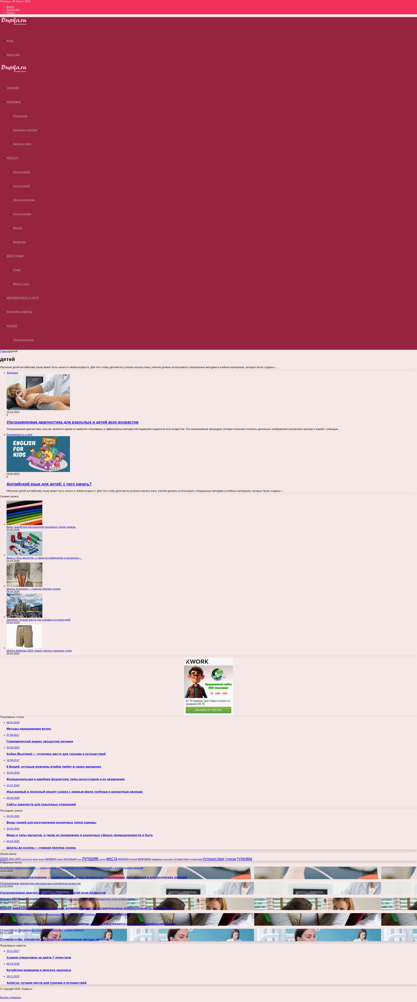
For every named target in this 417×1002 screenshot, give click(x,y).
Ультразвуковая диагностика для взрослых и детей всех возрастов (72, 422)
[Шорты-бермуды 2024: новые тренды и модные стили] (24, 647)
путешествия (213, 859)
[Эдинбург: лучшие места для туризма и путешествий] (24, 616)
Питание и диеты (19, 312)
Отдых (17, 270)
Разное (12, 326)
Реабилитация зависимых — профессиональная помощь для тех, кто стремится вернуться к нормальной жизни (88, 924)
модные (123, 859)
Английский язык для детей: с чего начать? (49, 484)
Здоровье (14, 102)
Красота (13, 158)
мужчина (144, 859)
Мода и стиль (21, 284)
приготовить (168, 859)
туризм (230, 859)
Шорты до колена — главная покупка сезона (33, 588)
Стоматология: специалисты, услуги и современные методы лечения (54, 939)
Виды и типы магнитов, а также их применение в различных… (44, 558)
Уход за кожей (21, 186)
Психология (20, 116)
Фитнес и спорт (22, 144)
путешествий (195, 859)
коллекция (70, 859)
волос (35, 859)
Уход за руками (22, 214)
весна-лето (27, 859)
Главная (5, 351)
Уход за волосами (24, 200)
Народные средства (25, 130)
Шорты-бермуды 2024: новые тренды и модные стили (39, 650)
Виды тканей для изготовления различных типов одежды (41, 527)
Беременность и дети (23, 298)
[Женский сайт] (16, 24)
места (111, 858)
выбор (42, 859)
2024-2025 (14, 859)
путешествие (181, 859)
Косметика (19, 242)
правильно (157, 859)
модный (133, 859)
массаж (102, 859)
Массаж (17, 228)
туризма (244, 858)
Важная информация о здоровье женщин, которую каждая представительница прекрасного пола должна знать (86, 908)
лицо (79, 859)
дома (60, 859)
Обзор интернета (23, 340)
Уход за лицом (21, 172)
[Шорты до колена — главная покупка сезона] (24, 586)
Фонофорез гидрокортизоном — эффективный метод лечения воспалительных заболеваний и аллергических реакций (93, 877)
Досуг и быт (15, 256)
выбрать (51, 859)
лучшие (90, 858)
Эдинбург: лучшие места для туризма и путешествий (38, 619)
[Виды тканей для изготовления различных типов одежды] (24, 524)
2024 (4, 859)
